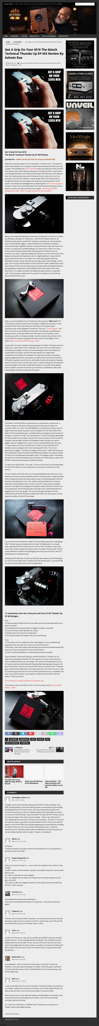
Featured (29, 63)
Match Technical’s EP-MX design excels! (24, 341)
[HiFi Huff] (50, 33)
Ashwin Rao (24, 739)
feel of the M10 (30, 169)
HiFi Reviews (14, 36)
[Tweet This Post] (16, 733)
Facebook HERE (50, 159)
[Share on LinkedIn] (23, 733)
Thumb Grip (25, 743)
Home (6, 36)
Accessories (22, 63)
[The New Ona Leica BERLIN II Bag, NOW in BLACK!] (14, 771)
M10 (47, 739)
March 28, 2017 (12, 63)
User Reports (13, 65)
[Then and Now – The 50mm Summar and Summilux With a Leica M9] (54, 772)
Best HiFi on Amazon (49, 36)
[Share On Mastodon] (59, 733)
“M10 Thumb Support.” (54, 184)
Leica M (40, 739)
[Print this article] (45, 733)
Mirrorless (58, 63)
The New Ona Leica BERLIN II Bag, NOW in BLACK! (13, 782)
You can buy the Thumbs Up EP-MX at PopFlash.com (24, 681)
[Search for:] (85, 4)
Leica (41, 63)
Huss (13, 979)
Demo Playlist (34, 36)
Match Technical (12, 743)
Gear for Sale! (63, 36)
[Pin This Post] (30, 733)
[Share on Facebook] (8, 733)
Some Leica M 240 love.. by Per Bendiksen (34, 782)
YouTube (24, 36)
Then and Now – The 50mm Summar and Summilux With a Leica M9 (54, 784)
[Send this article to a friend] (37, 733)
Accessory (13, 739)
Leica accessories (49, 63)
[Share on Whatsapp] (52, 733)
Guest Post (36, 63)
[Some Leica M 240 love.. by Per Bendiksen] (34, 772)
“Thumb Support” (52, 328)
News (7, 65)
